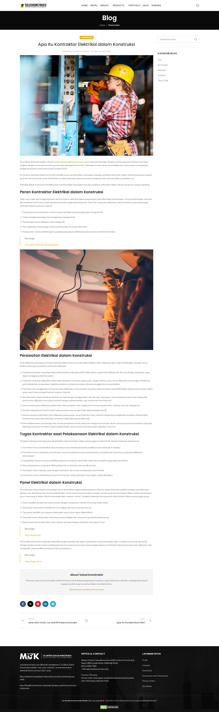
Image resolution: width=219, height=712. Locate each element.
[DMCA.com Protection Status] (109, 707)
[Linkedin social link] (45, 604)
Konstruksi (114, 25)
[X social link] (30, 604)
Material (161, 70)
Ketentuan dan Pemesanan (155, 675)
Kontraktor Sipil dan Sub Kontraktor (42, 244)
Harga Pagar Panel (33, 561)
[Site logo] (33, 5)
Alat (160, 59)
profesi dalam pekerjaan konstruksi (71, 161)
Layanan (146, 665)
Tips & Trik (163, 80)
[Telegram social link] (53, 604)
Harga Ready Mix (32, 535)
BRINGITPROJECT (150, 701)
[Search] (198, 6)
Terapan (162, 75)
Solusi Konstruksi (81, 51)
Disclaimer (147, 686)
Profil (144, 660)
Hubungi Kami (111, 663)
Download (147, 670)
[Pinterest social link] (38, 604)
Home (102, 25)
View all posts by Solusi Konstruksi (86, 589)
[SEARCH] (195, 39)
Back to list (86, 621)
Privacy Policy (148, 681)
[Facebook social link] (23, 604)
